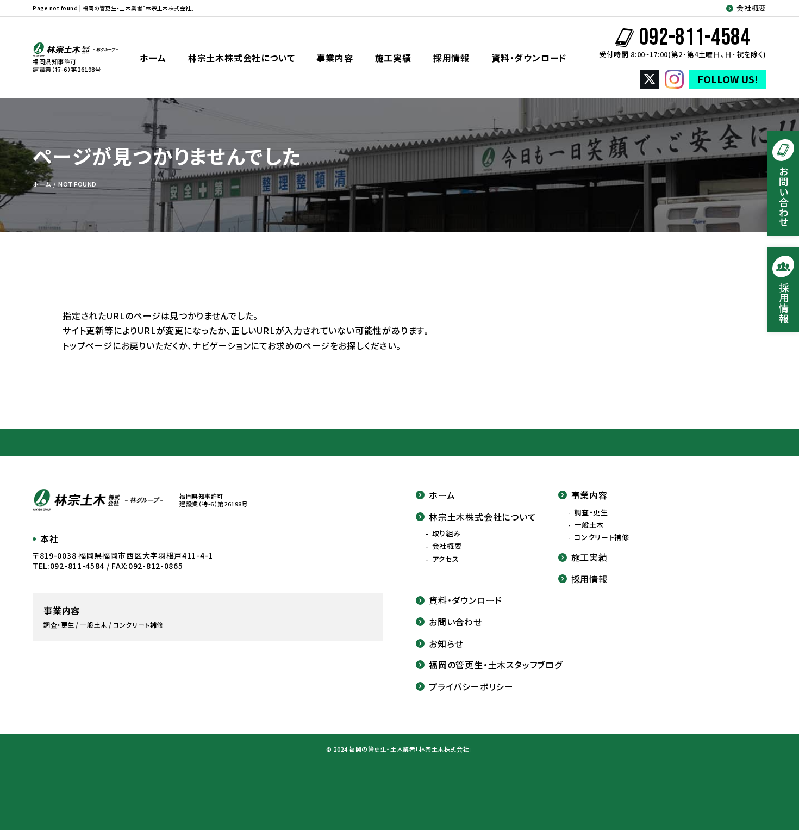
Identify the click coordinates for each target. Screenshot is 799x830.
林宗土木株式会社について (241, 57)
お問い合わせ (455, 622)
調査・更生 (591, 512)
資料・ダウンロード (528, 57)
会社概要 (751, 8)
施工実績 (393, 57)
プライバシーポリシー (471, 686)
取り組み (446, 533)
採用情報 (451, 57)
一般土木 (589, 525)
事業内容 (334, 57)
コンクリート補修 (601, 537)
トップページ (88, 345)
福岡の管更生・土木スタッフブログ (496, 665)
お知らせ (446, 643)
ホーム (153, 57)
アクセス (445, 559)
